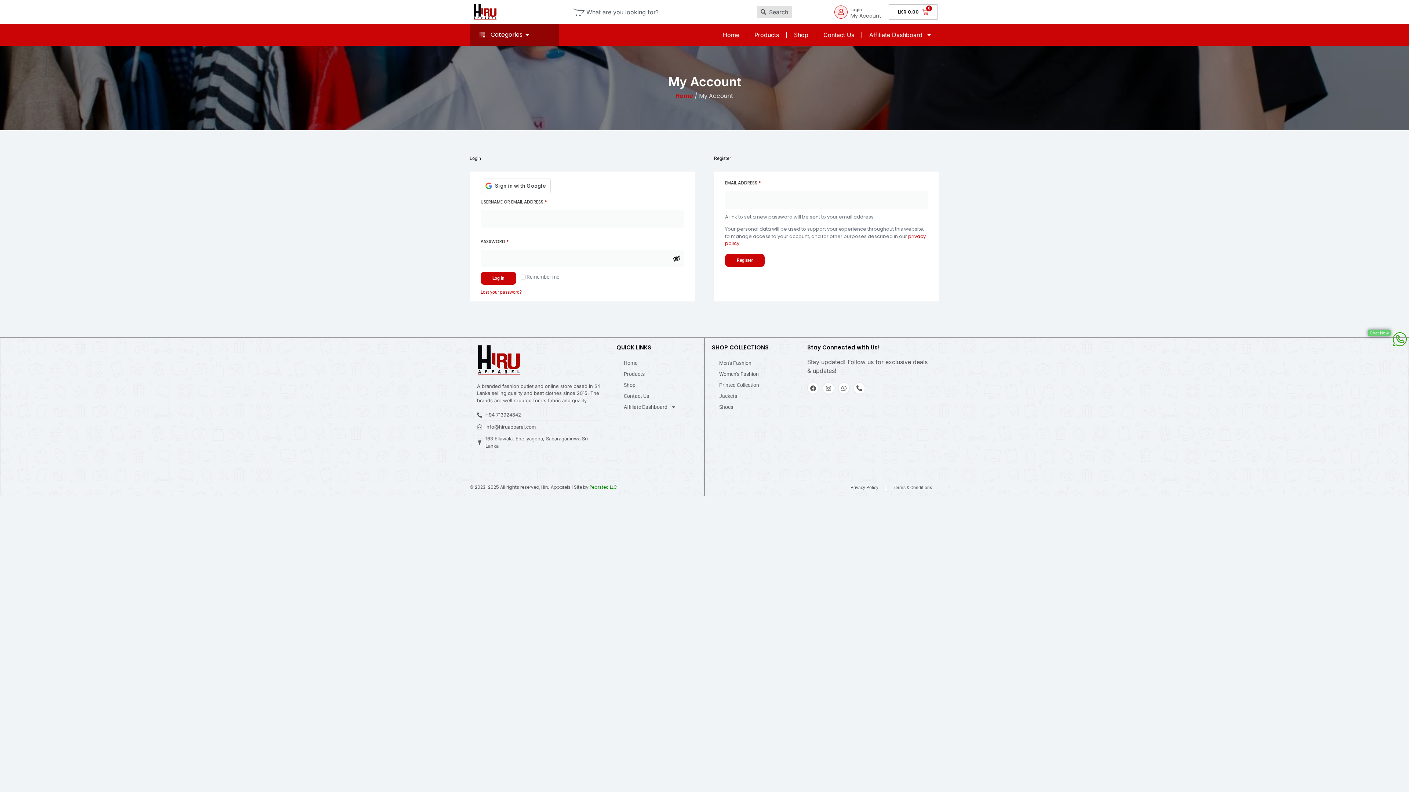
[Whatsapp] (844, 388)
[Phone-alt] (859, 388)
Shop (801, 34)
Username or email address (524, 201)
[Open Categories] (527, 34)
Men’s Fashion (735, 363)
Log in (498, 278)
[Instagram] (828, 388)
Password (505, 241)
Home (731, 34)
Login (856, 9)
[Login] (841, 12)
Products (766, 34)
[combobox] (663, 12)
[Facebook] (813, 388)
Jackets (728, 396)
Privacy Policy (864, 487)
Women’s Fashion (739, 374)
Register (745, 260)
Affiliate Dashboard (895, 34)
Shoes (726, 407)
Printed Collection (739, 385)
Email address (753, 182)
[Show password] (677, 258)
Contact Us (838, 34)
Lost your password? (501, 292)
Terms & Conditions (912, 487)
